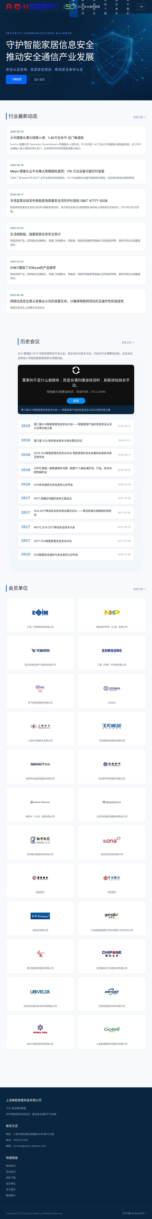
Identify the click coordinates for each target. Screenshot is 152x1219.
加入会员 (39, 79)
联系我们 (11, 1195)
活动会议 (11, 1171)
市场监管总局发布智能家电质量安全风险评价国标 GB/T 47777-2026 (59, 201)
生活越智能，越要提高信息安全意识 (35, 234)
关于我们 (11, 1189)
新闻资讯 (11, 1165)
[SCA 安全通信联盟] (37, 6)
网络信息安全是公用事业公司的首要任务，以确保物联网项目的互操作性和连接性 (67, 301)
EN (141, 6)
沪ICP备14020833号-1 (134, 1213)
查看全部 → (139, 117)
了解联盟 (16, 79)
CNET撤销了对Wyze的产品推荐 (33, 268)
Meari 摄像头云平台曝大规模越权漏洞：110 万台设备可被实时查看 (57, 171)
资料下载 (11, 1177)
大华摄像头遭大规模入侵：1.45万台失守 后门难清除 (47, 138)
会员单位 (11, 1183)
